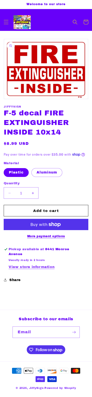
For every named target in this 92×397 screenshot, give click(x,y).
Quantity (12, 183)
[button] (6, 22)
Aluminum (47, 172)
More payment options (46, 236)
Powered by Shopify (60, 387)
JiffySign (36, 387)
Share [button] (15, 280)
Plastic (16, 172)
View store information (31, 267)
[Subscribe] (74, 332)
